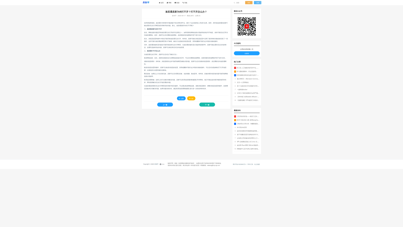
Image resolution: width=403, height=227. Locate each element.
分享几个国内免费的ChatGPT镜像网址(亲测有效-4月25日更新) (257, 93)
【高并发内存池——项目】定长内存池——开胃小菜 (253, 116)
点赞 (182, 98)
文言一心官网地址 (243, 82)
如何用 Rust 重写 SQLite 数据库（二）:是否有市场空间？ (256, 145)
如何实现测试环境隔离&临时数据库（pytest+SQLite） (254, 131)
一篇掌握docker (242, 89)
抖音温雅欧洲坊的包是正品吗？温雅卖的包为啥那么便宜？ (256, 75)
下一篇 (207, 105)
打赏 (191, 98)
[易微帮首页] (149, 2)
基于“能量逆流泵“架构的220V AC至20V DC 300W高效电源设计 (257, 134)
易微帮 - (156, 164)
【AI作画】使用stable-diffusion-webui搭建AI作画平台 (254, 97)
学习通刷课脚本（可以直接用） (247, 71)
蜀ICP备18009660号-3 (239, 164)
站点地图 (257, 164)
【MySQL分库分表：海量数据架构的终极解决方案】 (254, 124)
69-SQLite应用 (242, 127)
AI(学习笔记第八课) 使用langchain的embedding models (255, 120)
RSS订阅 (250, 164)
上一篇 (165, 105)
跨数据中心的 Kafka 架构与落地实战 (249, 149)
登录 (249, 2)
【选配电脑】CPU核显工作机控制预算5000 (251, 100)
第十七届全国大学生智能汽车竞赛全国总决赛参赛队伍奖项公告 (257, 86)
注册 (257, 2)
